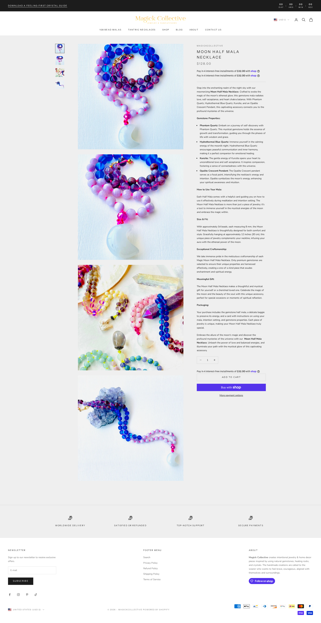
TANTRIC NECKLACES (142, 29)
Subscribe (20, 581)
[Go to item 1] (60, 48)
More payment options (231, 395)
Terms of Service (151, 579)
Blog (179, 29)
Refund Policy (150, 568)
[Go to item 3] (60, 72)
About (193, 29)
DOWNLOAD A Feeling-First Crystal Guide (37, 5)
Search (146, 557)
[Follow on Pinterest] (27, 594)
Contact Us (213, 29)
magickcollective (210, 45)
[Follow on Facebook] (9, 594)
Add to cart (231, 377)
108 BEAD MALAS (110, 29)
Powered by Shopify (156, 609)
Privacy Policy (150, 562)
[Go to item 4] (60, 84)
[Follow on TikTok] (35, 594)
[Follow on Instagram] (18, 594)
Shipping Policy (151, 574)
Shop (165, 29)
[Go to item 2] (60, 60)
